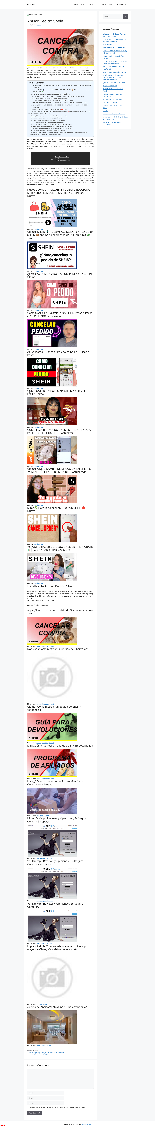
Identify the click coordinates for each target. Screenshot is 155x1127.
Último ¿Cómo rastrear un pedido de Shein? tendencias (49, 120)
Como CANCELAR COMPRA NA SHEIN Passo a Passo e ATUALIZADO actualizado (58, 96)
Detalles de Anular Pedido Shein (40, 114)
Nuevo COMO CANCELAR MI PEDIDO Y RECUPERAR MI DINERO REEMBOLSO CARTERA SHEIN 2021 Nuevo (62, 86)
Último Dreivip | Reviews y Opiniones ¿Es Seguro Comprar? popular (52, 126)
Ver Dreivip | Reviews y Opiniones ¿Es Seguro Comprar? (49, 130)
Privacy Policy (121, 4)
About (83, 4)
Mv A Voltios (107, 45)
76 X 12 (105, 111)
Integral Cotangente (110, 86)
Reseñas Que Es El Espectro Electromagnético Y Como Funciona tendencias (113, 77)
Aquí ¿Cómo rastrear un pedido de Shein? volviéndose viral (49, 116)
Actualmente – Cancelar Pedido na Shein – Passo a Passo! (51, 98)
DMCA (111, 4)
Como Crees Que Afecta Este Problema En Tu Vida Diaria (46, 1052)
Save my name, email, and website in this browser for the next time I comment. (57, 1107)
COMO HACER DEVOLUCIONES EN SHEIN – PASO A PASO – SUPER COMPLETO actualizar (60, 103)
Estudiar (32, 4)
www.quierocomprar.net (45, 646)
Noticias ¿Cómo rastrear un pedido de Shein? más (47, 118)
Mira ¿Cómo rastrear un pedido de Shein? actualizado (48, 122)
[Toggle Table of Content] (90, 83)
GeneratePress (86, 1124)
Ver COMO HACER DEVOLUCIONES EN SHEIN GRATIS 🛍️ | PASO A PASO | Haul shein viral (62, 111)
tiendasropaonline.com (45, 858)
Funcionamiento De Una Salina (114, 48)
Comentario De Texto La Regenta (39, 1054)
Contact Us (92, 4)
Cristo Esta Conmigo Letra (112, 102)
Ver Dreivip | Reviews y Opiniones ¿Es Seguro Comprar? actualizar (51, 128)
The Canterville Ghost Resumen (114, 114)
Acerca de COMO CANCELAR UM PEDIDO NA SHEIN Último (51, 94)
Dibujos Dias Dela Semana (112, 99)
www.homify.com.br (44, 1045)
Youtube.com (38, 229)
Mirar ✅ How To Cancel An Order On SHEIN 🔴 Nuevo (50, 109)
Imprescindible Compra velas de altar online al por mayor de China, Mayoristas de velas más (60, 132)
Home (76, 4)
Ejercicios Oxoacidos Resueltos (114, 83)
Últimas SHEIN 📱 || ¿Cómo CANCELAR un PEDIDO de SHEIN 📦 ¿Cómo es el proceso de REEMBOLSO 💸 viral (61, 91)
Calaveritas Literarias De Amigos (114, 72)
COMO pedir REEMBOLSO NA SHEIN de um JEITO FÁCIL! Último (53, 100)
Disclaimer (102, 4)
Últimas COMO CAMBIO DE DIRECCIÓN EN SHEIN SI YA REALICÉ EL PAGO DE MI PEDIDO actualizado (60, 106)
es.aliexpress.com (43, 1004)
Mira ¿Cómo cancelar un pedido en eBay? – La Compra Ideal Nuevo (52, 124)
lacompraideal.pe (43, 816)
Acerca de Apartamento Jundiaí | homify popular (47, 134)
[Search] (125, 16)
